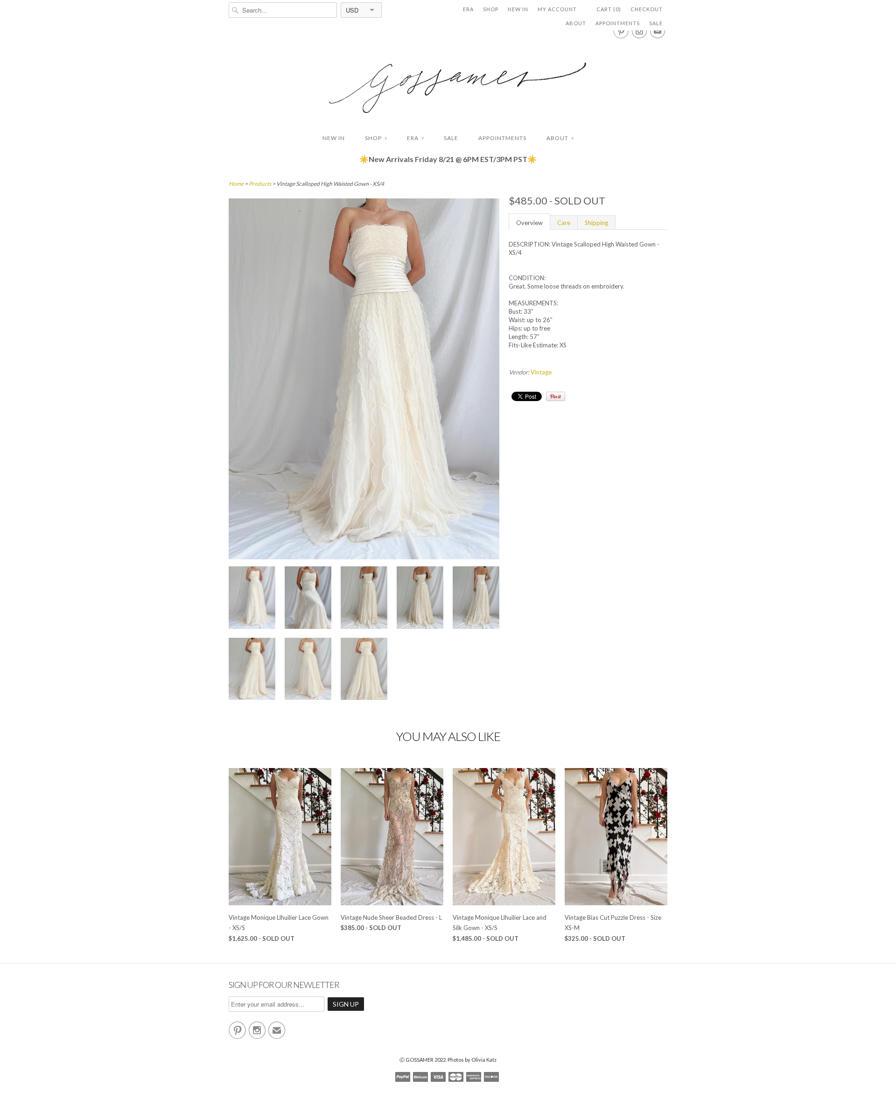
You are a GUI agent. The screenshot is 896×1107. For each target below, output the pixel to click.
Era (468, 9)
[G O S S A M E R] (448, 79)
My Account (557, 9)
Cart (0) (608, 9)
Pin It (555, 396)
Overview (529, 222)
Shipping (596, 222)
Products (260, 183)
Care (563, 222)
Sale (656, 23)
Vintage (541, 372)
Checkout (646, 9)
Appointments (617, 23)
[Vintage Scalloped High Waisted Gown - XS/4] (252, 598)
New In (518, 9)
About (576, 23)
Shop (490, 9)
